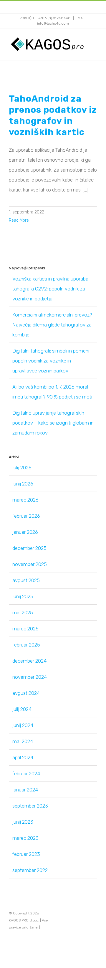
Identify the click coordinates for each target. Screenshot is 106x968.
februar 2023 (26, 854)
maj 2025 (22, 612)
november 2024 (29, 677)
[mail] (95, 920)
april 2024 (22, 757)
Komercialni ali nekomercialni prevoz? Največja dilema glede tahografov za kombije (52, 325)
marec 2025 (25, 629)
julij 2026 (22, 468)
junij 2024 (22, 725)
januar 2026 (25, 532)
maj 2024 (22, 741)
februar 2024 (26, 774)
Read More (19, 220)
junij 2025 (22, 596)
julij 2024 (22, 709)
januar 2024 (25, 790)
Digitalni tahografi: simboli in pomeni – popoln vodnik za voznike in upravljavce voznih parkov (52, 361)
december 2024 (29, 661)
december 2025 (29, 548)
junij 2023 (22, 822)
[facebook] (86, 920)
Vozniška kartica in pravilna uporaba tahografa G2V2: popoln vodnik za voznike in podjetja (50, 289)
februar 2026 (26, 516)
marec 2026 (25, 500)
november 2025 (29, 564)
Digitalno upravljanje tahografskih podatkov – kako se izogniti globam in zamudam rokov (53, 423)
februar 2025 (26, 645)
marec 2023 (25, 838)
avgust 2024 (26, 693)
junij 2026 (22, 484)
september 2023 (30, 806)
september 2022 (30, 870)
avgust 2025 (26, 580)
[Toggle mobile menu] (94, 44)
